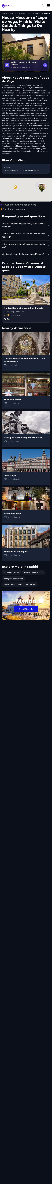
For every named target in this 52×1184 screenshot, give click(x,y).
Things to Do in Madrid (13, 579)
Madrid (13, 13)
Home (4, 13)
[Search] (42, 5)
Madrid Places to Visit (33, 573)
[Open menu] (48, 5)
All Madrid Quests (11, 573)
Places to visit (25, 13)
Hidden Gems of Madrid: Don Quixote (19, 584)
